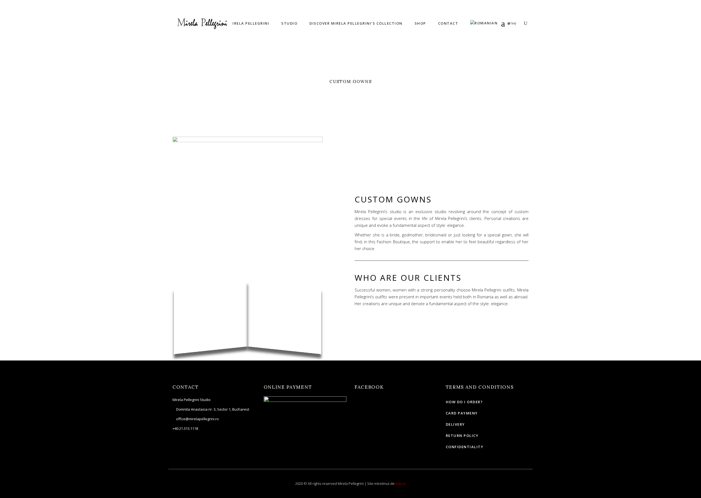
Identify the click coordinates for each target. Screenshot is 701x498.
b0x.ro (400, 483)
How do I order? (464, 401)
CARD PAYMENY (462, 413)
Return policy (462, 435)
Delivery (455, 424)
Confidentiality (465, 446)
